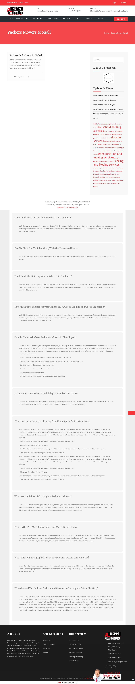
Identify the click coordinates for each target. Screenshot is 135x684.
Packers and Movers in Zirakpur (103, 161)
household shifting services (107, 129)
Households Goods (75, 652)
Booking (121, 19)
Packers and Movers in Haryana (104, 100)
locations (78, 19)
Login (114, 3)
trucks (113, 171)
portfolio (95, 144)
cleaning (112, 131)
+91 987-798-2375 (74, 11)
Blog (27, 19)
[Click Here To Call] (106, 675)
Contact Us (90, 19)
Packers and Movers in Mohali (26, 55)
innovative (108, 134)
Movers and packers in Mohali (102, 171)
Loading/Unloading (76, 657)
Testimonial (66, 19)
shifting (101, 180)
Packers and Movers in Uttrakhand (105, 95)
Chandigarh (107, 174)
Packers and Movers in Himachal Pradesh (108, 109)
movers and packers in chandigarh (113, 148)
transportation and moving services (107, 155)
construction (107, 131)
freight (100, 168)
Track (49, 19)
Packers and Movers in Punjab (104, 105)
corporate (105, 151)
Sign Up (123, 3)
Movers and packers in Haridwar (108, 144)
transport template (97, 151)
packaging (116, 158)
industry (109, 180)
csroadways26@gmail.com (48, 11)
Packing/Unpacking (76, 648)
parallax (113, 180)
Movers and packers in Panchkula (112, 168)
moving (95, 147)
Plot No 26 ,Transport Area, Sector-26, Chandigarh (109, 11)
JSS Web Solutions (90, 678)
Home (11, 19)
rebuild (120, 124)
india (113, 134)
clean (108, 138)
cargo (118, 151)
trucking (114, 151)
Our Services (37, 19)
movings (105, 180)
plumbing (109, 151)
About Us (19, 19)
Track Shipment (49, 644)
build (119, 144)
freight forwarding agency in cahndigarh (106, 124)
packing (95, 127)
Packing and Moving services (108, 162)
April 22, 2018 (19, 77)
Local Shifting (74, 640)
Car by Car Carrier (75, 644)
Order (56, 19)
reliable (99, 148)
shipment (109, 183)
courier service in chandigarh (113, 141)
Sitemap (100, 19)
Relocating (95, 168)
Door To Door (74, 661)
